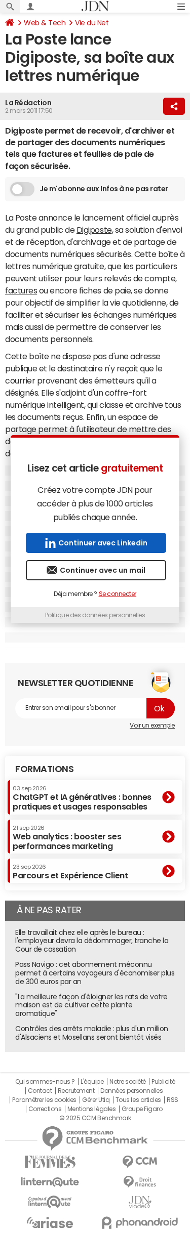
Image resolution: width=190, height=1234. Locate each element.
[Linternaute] (50, 1182)
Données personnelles (131, 1091)
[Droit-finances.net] (140, 1182)
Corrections (45, 1109)
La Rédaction (28, 102)
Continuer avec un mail (102, 570)
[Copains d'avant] (50, 1202)
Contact (40, 1091)
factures (21, 290)
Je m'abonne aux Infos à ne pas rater (104, 188)
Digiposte (94, 230)
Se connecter (117, 594)
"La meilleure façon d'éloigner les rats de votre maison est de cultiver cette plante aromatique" (91, 1005)
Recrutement (76, 1091)
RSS (172, 1100)
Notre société (127, 1082)
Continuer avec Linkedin (102, 542)
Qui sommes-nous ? (45, 1082)
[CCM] (140, 1162)
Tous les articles (138, 1100)
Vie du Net (91, 22)
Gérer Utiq (95, 1100)
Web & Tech (44, 22)
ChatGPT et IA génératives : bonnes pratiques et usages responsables (82, 798)
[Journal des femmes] (50, 1162)
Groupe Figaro (142, 1109)
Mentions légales (91, 1109)
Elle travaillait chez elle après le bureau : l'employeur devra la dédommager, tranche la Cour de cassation (91, 941)
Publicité (163, 1082)
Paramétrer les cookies (44, 1100)
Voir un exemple (152, 725)
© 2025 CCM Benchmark (95, 1118)
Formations (44, 769)
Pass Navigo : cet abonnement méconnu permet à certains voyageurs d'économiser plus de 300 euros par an (94, 973)
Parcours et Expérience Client (70, 871)
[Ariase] (50, 1222)
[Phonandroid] (140, 1222)
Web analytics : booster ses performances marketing (67, 837)
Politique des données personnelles (95, 615)
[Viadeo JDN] (140, 1202)
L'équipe (92, 1082)
